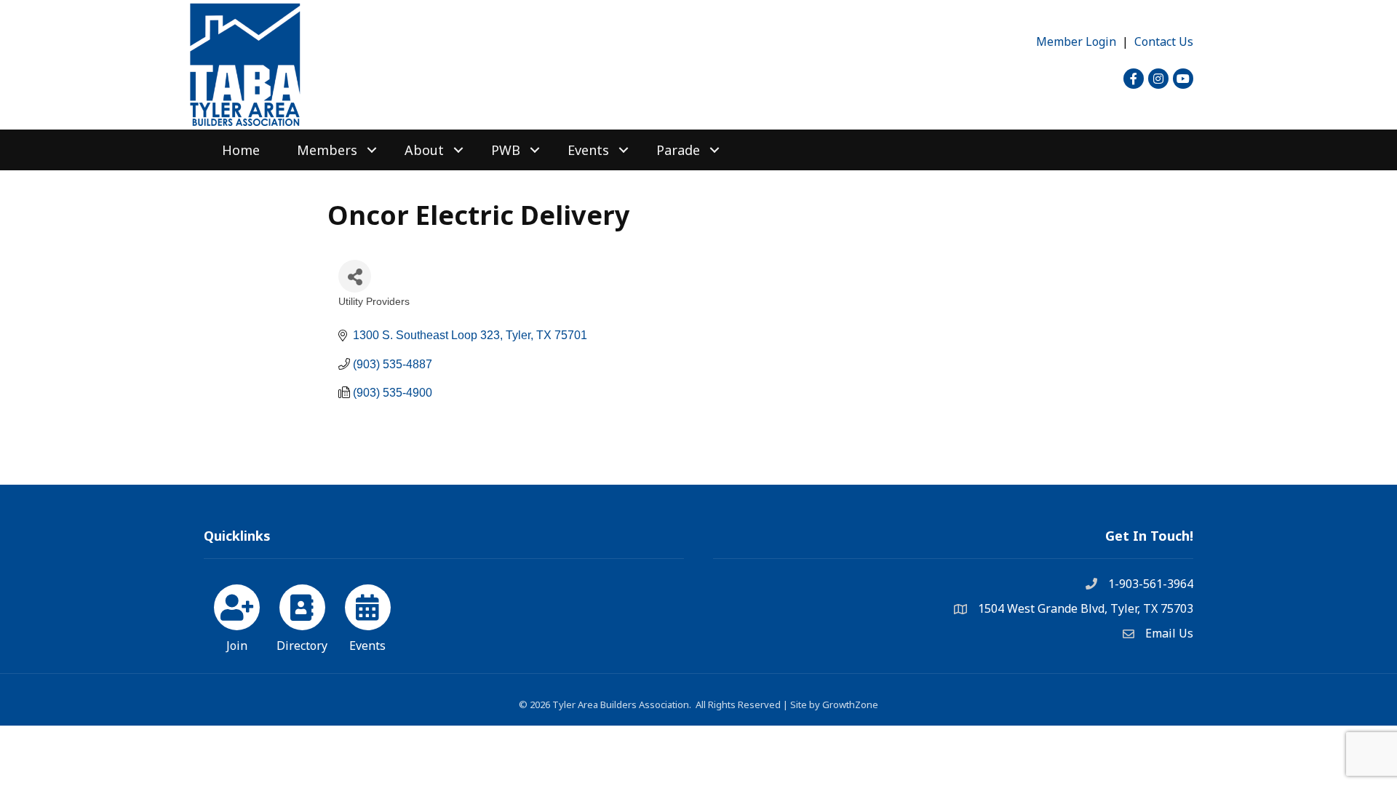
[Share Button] (354, 276)
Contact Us (1163, 41)
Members (327, 150)
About (424, 150)
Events (588, 150)
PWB (505, 150)
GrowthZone (850, 704)
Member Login (1076, 41)
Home (241, 150)
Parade (678, 150)
